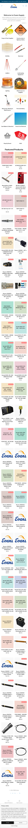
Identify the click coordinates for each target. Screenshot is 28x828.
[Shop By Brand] (7, 136)
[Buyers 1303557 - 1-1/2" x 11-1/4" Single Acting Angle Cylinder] (7, 664)
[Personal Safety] (21, 101)
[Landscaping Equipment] (21, 65)
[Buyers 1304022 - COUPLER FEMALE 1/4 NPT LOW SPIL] (7, 286)
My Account (19, 802)
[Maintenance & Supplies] (21, 83)
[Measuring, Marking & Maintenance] (7, 101)
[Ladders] (7, 65)
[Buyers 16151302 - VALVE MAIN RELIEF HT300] (7, 454)
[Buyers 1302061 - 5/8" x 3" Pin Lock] (21, 243)
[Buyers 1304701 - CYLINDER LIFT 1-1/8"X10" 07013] (21, 685)
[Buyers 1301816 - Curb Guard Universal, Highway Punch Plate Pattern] (7, 411)
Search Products (9, 802)
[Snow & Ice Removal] (21, 119)
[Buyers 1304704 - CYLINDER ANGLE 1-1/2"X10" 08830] (7, 707)
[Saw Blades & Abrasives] (7, 119)
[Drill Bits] (7, 48)
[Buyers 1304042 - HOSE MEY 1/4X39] (21, 751)
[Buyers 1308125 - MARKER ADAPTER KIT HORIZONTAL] (7, 539)
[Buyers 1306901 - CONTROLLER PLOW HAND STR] (21, 411)
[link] (14, 825)
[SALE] (21, 136)
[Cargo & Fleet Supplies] (7, 30)
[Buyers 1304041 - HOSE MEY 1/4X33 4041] (21, 728)
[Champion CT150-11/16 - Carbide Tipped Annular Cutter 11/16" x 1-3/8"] (7, 728)
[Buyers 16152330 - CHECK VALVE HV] (21, 517)
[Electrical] (21, 48)
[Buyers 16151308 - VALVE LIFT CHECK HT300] (21, 454)
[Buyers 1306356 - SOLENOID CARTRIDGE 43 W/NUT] (7, 221)
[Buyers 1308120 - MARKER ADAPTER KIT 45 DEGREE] (21, 539)
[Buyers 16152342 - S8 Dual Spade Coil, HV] (21, 622)
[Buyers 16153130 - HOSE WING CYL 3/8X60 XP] (7, 773)
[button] (14, 6)
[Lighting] (7, 83)
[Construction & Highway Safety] (21, 30)
